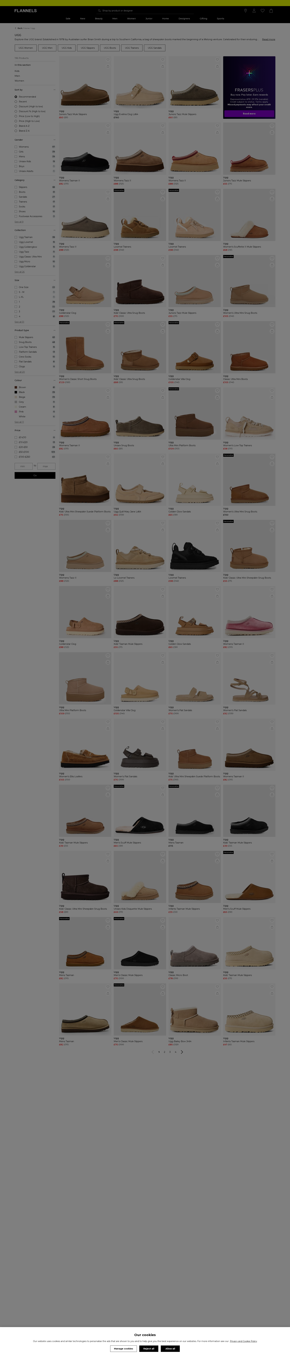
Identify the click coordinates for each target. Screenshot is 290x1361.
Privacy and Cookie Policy (243, 1341)
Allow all (170, 1348)
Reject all (148, 1348)
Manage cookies (123, 1348)
